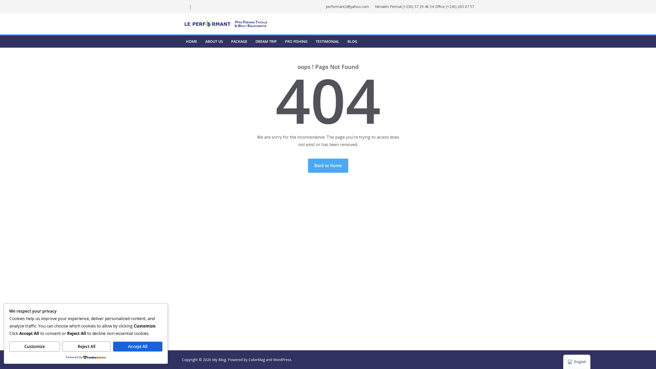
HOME (191, 41)
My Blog (219, 359)
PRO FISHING (296, 41)
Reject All (86, 346)
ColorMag (257, 359)
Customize (34, 346)
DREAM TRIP (266, 41)
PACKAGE (239, 41)
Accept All (137, 346)
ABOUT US (214, 41)
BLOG (352, 41)
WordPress (282, 359)
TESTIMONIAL (327, 41)
